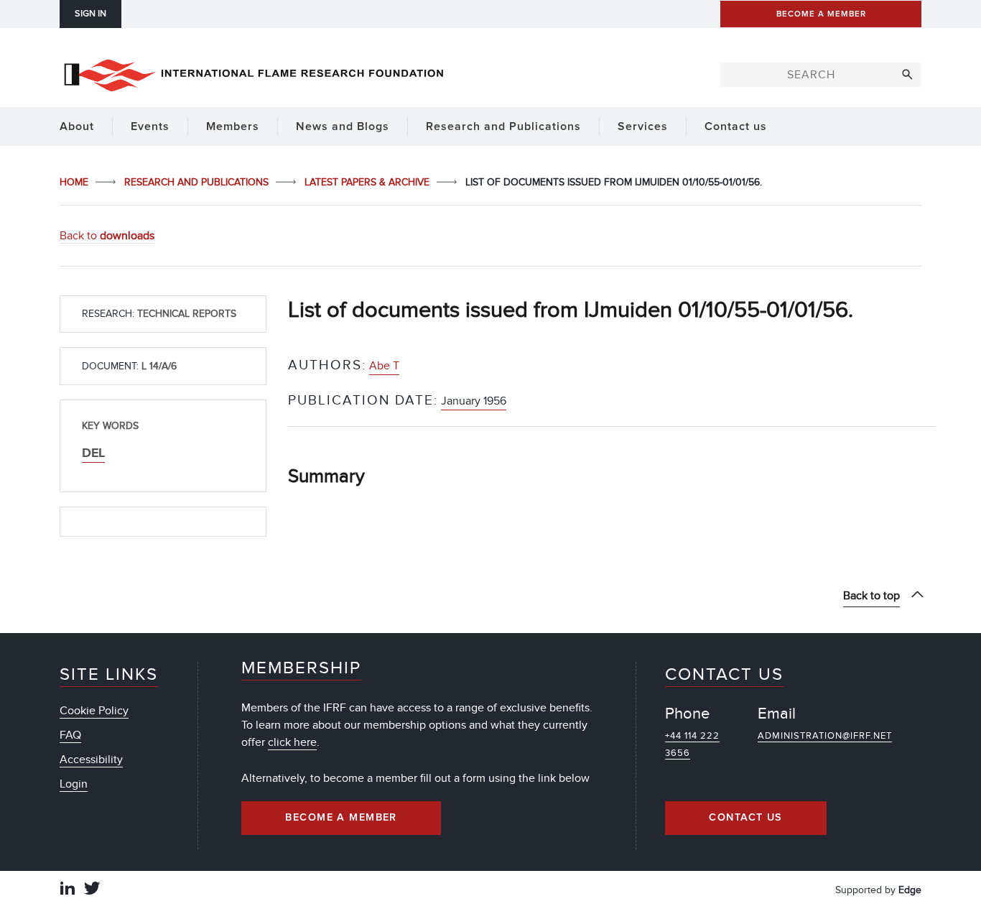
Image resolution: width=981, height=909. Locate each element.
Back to (107, 236)
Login (74, 784)
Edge (909, 890)
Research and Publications (197, 182)
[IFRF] (253, 72)
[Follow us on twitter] (92, 890)
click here (292, 742)
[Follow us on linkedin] (67, 890)
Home (75, 182)
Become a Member (341, 818)
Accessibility (91, 759)
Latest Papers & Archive (368, 182)
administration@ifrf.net (825, 736)
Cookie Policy (94, 710)
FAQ (70, 735)
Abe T (384, 366)
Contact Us (745, 818)
